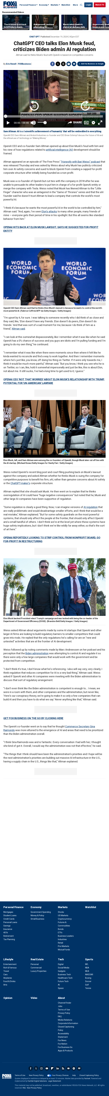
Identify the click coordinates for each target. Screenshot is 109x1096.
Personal (35, 964)
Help (74, 1075)
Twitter (58, 64)
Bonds (61, 929)
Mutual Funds (64, 949)
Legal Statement (54, 1081)
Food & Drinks (9, 981)
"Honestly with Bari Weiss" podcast (80, 161)
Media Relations (65, 1020)
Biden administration (37, 653)
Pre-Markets (63, 946)
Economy (43, 5)
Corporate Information (68, 1023)
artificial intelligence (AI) (59, 149)
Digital (60, 964)
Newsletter (68, 1068)
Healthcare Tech (65, 978)
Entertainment (9, 964)
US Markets (63, 915)
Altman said (18, 328)
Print (68, 64)
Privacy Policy (64, 1013)
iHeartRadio (79, 1068)
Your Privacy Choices (60, 1075)
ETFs (60, 932)
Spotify (74, 1068)
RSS (63, 1068)
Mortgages (8, 912)
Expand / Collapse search (81, 5)
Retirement (8, 936)
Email (74, 64)
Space (61, 988)
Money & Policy (37, 915)
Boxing (88, 978)
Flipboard (52, 1068)
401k (5, 932)
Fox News (62, 1040)
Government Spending (41, 912)
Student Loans (9, 915)
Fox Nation (62, 1044)
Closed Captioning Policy (89, 1075)
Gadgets (61, 971)
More (75, 5)
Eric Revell (11, 64)
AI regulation (91, 507)
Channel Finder (64, 1003)
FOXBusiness (24, 64)
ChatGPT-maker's (20, 483)
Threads (63, 64)
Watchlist (65, 5)
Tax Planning (9, 939)
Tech (61, 959)
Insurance (7, 929)
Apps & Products (65, 1050)
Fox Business (10, 4)
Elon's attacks (49, 211)
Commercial (36, 968)
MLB (87, 971)
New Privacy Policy (36, 1075)
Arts (5, 985)
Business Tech (64, 974)
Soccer (88, 981)
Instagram (41, 1068)
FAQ (60, 1016)
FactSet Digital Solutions (37, 1081)
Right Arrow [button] (103, 22)
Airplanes (7, 978)
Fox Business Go (65, 1047)
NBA (87, 968)
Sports (89, 959)
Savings (7, 926)
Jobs (60, 1006)
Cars (5, 974)
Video (34, 997)
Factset (87, 1078)
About (61, 997)
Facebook (52, 64)
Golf (87, 985)
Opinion (7, 997)
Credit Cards (8, 919)
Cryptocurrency (65, 919)
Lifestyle (8, 959)
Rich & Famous (10, 968)
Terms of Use (64, 1010)
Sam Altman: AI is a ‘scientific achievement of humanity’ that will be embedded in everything (52, 131)
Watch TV (99, 5)
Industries (62, 939)
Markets (54, 5)
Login (88, 5)
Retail (60, 943)
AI (59, 985)
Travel (6, 971)
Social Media (63, 968)
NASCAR (89, 974)
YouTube (47, 1068)
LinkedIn (57, 1068)
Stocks (61, 912)
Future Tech (63, 981)
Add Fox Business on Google (92, 64)
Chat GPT (34, 37)
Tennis (88, 988)
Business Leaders (66, 936)
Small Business (37, 919)
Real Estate (37, 959)
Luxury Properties (38, 971)
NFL (86, 964)
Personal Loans (10, 922)
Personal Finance (28, 5)
